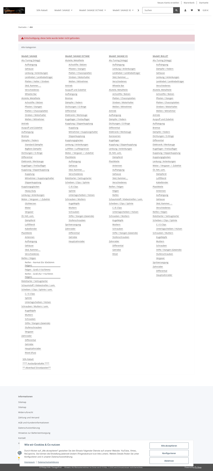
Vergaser (29, 211)
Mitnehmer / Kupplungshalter (39, 178)
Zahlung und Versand (28, 417)
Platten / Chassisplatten (36, 110)
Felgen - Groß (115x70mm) (37, 269)
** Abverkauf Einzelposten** (37, 367)
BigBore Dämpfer (33, 148)
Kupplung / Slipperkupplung (35, 169)
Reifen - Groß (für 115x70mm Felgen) (39, 275)
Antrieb (25, 123)
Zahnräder (26, 335)
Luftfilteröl (30, 224)
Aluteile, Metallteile (30, 98)
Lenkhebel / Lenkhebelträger (39, 77)
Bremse (25, 136)
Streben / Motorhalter (35, 115)
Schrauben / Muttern (75, 199)
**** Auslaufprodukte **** (36, 363)
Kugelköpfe (30, 310)
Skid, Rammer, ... (33, 85)
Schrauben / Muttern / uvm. (35, 306)
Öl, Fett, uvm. (27, 216)
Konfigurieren (169, 453)
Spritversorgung (73, 224)
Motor (28, 207)
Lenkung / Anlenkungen (36, 73)
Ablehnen (169, 461)
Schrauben (30, 319)
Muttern (29, 314)
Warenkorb (189, 2)
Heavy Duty (30, 190)
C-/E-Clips (73, 186)
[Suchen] (176, 10)
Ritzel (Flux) (30, 352)
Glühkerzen (30, 203)
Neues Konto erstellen (168, 2)
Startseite (203, 2)
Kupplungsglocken (30, 186)
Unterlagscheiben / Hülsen (38, 302)
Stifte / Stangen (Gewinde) (37, 323)
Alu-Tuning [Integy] (30, 60)
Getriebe (29, 344)
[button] (185, 10)
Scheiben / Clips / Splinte (77, 182)
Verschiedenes (32, 89)
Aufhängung (31, 64)
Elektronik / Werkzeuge (32, 161)
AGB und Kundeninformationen (33, 422)
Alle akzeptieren (169, 445)
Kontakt (22, 438)
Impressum (29, 462)
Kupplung (29, 174)
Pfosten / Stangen (33, 106)
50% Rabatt (28, 359)
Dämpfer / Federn (30, 140)
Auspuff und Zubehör (31, 127)
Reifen (115, 195)
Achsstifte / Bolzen (34, 102)
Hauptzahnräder (33, 348)
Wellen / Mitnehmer (34, 119)
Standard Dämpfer (34, 144)
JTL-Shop (197, 467)
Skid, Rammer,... (32, 249)
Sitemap (22, 402)
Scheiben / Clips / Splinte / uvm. (36, 289)
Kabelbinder (31, 228)
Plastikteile (26, 233)
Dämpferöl (30, 220)
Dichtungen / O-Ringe (31, 153)
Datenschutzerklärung (48, 462)
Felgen (115, 190)
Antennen (29, 237)
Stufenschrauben (33, 327)
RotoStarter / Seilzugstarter (34, 281)
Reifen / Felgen (28, 258)
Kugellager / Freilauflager (33, 165)
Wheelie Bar (31, 94)
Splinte (28, 298)
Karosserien (115, 136)
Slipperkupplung (33, 182)
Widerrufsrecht (25, 412)
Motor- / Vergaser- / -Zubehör (35, 199)
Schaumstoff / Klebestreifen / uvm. (38, 285)
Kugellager (114, 140)
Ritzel (115, 254)
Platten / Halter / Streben (37, 81)
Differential (26, 157)
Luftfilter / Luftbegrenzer (77, 148)
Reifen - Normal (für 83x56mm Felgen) (39, 264)
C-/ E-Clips (30, 293)
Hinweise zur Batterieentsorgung (34, 433)
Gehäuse (29, 68)
